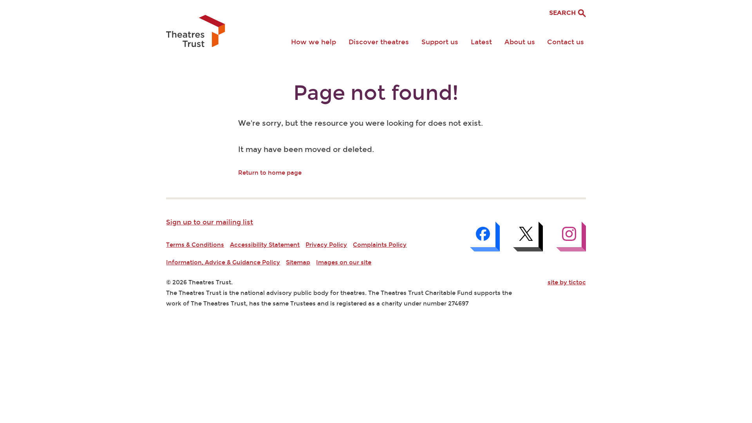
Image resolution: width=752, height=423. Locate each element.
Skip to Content (189, 6)
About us (519, 42)
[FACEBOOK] (485, 236)
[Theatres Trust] (195, 32)
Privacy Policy (326, 244)
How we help (313, 42)
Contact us (565, 42)
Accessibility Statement (265, 244)
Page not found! (375, 93)
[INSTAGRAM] (571, 236)
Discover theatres (379, 42)
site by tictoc (567, 282)
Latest (481, 42)
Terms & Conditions (195, 244)
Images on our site (343, 262)
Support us (439, 42)
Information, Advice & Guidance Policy (223, 262)
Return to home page (270, 172)
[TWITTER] (528, 236)
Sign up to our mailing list (209, 222)
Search (563, 12)
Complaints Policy (380, 244)
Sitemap (298, 262)
